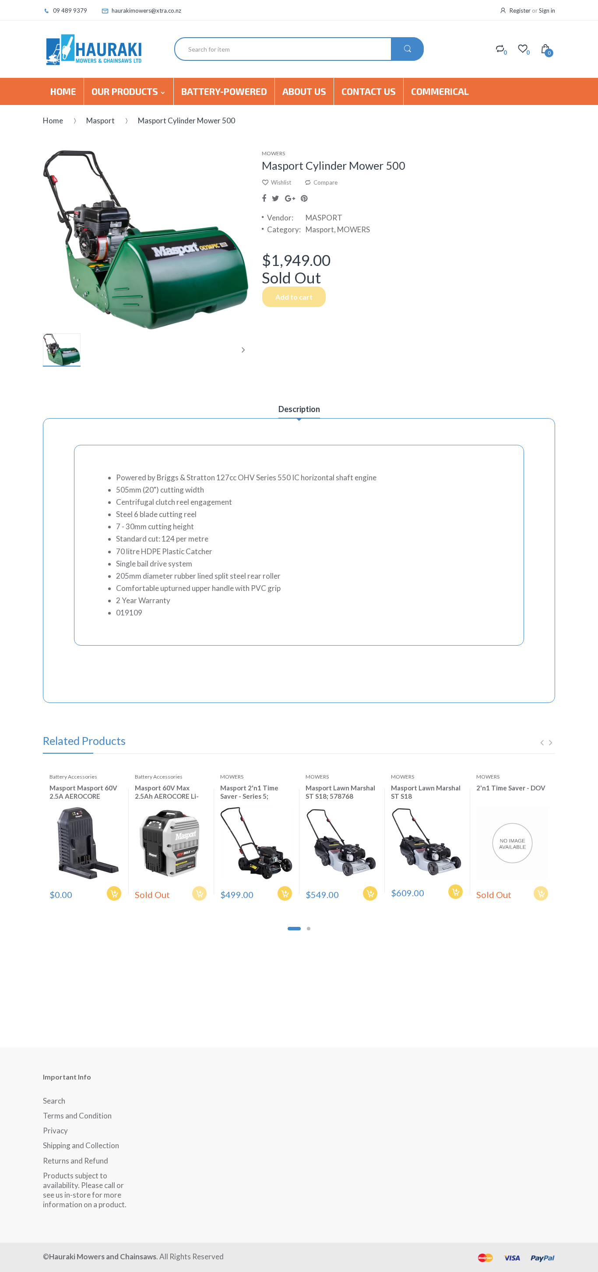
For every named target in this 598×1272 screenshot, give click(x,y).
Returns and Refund (75, 1160)
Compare (325, 182)
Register (520, 10)
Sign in (547, 10)
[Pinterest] (304, 198)
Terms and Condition (77, 1115)
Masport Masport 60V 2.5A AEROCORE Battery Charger (83, 796)
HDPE (151, 551)
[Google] (290, 198)
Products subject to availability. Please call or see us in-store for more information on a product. (85, 1190)
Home (53, 120)
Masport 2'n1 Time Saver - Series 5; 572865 (249, 796)
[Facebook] (264, 198)
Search (54, 1100)
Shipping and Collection (81, 1145)
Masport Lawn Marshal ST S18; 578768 (340, 792)
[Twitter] (275, 198)
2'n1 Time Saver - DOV (510, 788)
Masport (100, 120)
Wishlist (281, 182)
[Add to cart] (114, 893)
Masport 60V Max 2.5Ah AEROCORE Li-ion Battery (167, 796)
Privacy (55, 1130)
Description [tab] (299, 409)
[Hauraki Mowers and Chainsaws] (93, 49)
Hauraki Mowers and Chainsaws (102, 1256)
